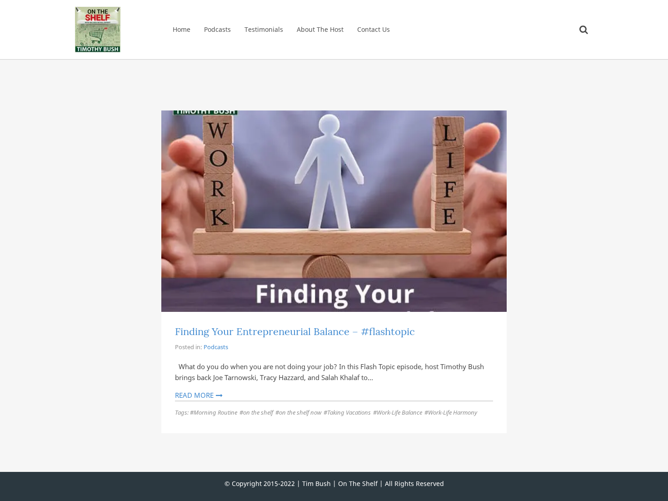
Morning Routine (215, 412)
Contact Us (373, 29)
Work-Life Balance (399, 412)
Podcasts (217, 29)
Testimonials (263, 29)
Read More (194, 395)
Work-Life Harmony (452, 412)
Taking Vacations (349, 412)
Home (181, 29)
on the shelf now (300, 412)
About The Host (320, 29)
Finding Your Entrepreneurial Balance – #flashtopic (295, 331)
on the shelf (258, 412)
